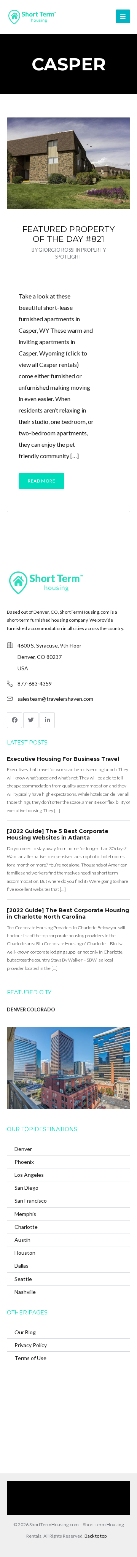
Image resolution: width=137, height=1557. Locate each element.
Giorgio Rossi (56, 250)
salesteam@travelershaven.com (55, 698)
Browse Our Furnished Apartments (49, 1498)
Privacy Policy (30, 1345)
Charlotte (26, 1227)
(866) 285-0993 (64, 1509)
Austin (22, 1239)
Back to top (95, 1536)
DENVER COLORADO (31, 1010)
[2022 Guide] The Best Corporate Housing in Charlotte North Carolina (68, 914)
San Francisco (30, 1200)
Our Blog (25, 1332)
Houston (24, 1252)
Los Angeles (29, 1174)
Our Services (75, 1486)
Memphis (25, 1214)
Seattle (23, 1279)
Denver (23, 1149)
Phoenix (24, 1162)
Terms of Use (30, 1358)
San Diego (26, 1187)
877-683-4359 (35, 683)
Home (46, 1486)
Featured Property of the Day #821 (68, 234)
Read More (41, 481)
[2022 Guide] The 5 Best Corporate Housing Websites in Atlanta (57, 834)
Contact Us (105, 1498)
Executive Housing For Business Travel (63, 758)
